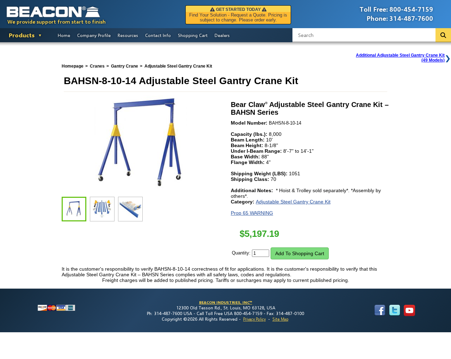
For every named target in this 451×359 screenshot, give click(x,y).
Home (64, 35)
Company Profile (94, 35)
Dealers (222, 35)
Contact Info (158, 35)
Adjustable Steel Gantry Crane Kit (293, 201)
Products (22, 35)
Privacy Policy (254, 319)
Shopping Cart (193, 35)
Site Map (280, 319)
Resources (128, 35)
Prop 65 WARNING (252, 213)
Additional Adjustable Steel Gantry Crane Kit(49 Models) (400, 58)
